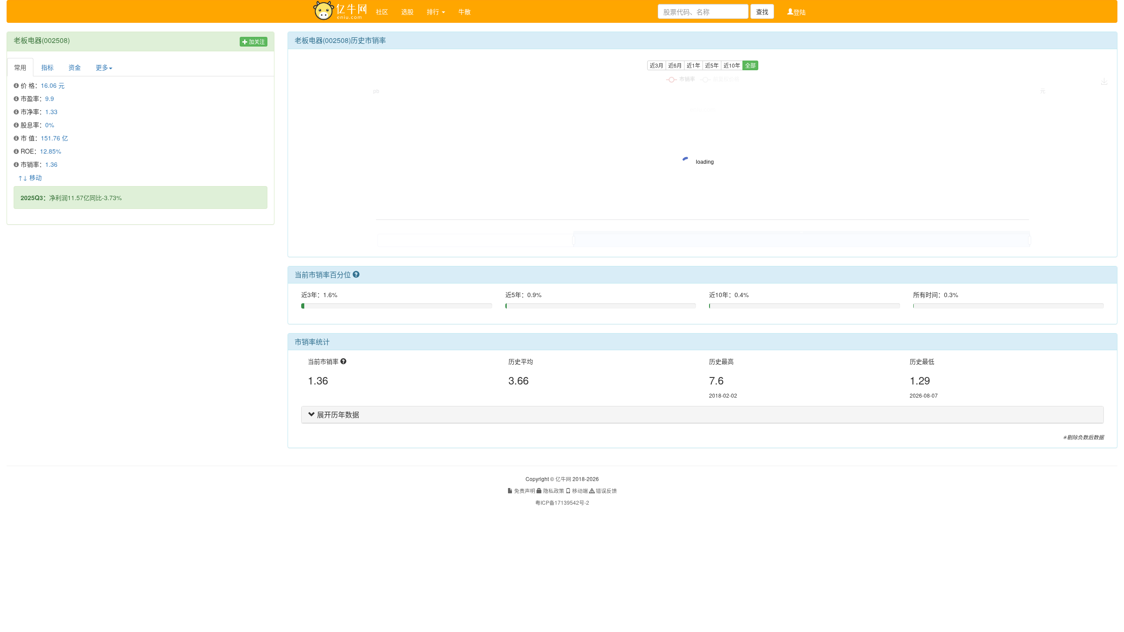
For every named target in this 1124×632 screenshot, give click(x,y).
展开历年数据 (337, 414)
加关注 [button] (256, 41)
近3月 (656, 65)
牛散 (464, 11)
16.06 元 (53, 85)
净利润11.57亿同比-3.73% (71, 197)
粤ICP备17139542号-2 (562, 502)
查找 (762, 11)
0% (49, 124)
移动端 (579, 490)
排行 (434, 11)
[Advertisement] (140, 294)
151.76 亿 (54, 137)
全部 (750, 65)
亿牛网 (563, 478)
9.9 (49, 98)
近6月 (675, 65)
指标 (47, 67)
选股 (407, 11)
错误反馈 (605, 490)
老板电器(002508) (42, 40)
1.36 (51, 164)
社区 (382, 11)
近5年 (712, 65)
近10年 (732, 65)
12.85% (50, 151)
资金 (74, 67)
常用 (20, 67)
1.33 (51, 111)
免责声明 (524, 490)
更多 (102, 67)
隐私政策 (553, 490)
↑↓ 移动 (30, 177)
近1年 (693, 65)
